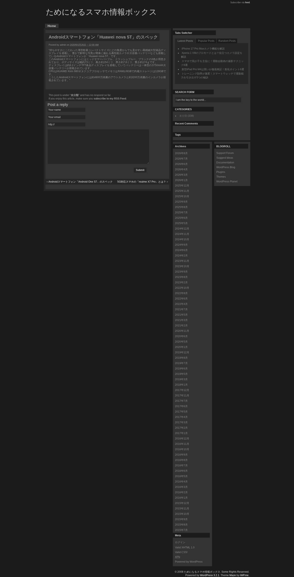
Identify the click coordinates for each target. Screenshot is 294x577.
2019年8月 (181, 357)
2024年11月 (182, 234)
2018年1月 (181, 384)
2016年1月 (181, 497)
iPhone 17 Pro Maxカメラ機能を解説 (203, 48)
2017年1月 (181, 433)
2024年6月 (181, 250)
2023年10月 (182, 266)
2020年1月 (181, 347)
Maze (232, 575)
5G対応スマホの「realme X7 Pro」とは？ (141, 181)
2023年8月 (181, 277)
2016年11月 (182, 443)
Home (52, 26)
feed (247, 2)
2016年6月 (181, 470)
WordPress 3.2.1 (209, 575)
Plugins (220, 172)
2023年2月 (181, 282)
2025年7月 (181, 212)
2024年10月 (182, 239)
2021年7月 (181, 309)
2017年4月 (181, 417)
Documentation (225, 162)
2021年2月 (181, 325)
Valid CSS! (181, 552)
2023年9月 (181, 271)
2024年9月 (181, 244)
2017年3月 (181, 422)
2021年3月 (181, 320)
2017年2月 (181, 427)
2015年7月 (181, 530)
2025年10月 (182, 196)
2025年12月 (182, 185)
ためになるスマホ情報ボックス (101, 12)
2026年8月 (181, 153)
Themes (221, 176)
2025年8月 (181, 207)
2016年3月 (181, 487)
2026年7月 (181, 158)
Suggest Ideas (224, 157)
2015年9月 (181, 519)
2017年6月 (181, 406)
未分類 (75, 95)
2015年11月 (182, 508)
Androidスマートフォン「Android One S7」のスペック (80, 181)
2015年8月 (181, 524)
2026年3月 (181, 174)
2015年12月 (182, 503)
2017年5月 (181, 411)
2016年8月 (181, 460)
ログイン (180, 542)
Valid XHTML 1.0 (185, 547)
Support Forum (225, 153)
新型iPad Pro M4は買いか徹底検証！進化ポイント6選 (213, 69)
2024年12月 (182, 228)
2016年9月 (181, 454)
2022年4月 (181, 304)
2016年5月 (181, 476)
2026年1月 (181, 180)
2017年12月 (182, 390)
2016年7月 (181, 465)
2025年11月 (182, 190)
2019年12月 (182, 352)
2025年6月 (181, 217)
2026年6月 (181, 164)
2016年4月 (181, 481)
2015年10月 (182, 513)
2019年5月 (181, 373)
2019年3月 (181, 379)
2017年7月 (181, 400)
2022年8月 (181, 293)
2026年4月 (181, 169)
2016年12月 (182, 438)
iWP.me (244, 575)
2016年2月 (181, 492)
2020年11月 (182, 330)
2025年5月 (181, 223)
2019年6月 (181, 368)
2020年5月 (181, 341)
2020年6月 (181, 336)
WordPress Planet (226, 181)
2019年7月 (181, 363)
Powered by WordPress (189, 561)
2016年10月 (182, 449)
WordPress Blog (225, 167)
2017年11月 (182, 395)
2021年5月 (181, 314)
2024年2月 (181, 255)
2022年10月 (182, 287)
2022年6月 (181, 298)
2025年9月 (181, 201)
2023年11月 (182, 260)
